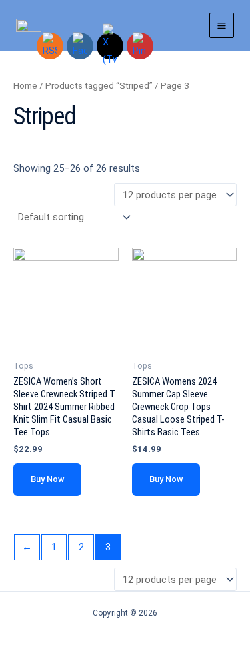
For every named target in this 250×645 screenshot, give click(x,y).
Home (25, 86)
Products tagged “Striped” (99, 86)
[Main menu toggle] (221, 25)
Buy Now (47, 479)
